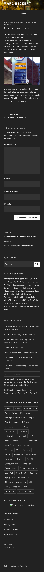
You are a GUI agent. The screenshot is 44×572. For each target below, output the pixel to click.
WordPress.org (10, 535)
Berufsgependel (12, 422)
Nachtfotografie (23, 450)
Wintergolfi (10, 491)
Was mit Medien (20, 487)
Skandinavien (11, 468)
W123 (7, 487)
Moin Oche (9, 445)
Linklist (15, 441)
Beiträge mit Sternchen (15, 418)
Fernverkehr (10, 431)
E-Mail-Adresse (11, 191)
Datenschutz (9, 547)
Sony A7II (9, 473)
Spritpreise (22, 118)
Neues (8, 454)
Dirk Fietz (8, 358)
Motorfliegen (23, 445)
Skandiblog (26, 464)
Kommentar (10, 144)
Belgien (31, 418)
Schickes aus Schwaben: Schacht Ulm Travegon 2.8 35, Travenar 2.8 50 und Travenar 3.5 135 (21, 382)
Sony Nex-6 (21, 473)
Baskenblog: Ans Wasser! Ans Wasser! (20, 393)
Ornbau (11, 118)
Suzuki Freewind (25, 477)
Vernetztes (21, 482)
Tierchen (9, 482)
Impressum (18, 348)
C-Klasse (9, 427)
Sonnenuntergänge (28, 468)
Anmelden (8, 519)
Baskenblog (25, 413)
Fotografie (9, 436)
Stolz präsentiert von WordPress (16, 566)
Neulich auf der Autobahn (25, 454)
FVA (31, 436)
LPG (23, 441)
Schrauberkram (11, 464)
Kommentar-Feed (11, 529)
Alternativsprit (30, 408)
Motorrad (9, 450)
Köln (7, 441)
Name (7, 178)
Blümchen (26, 422)
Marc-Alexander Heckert (14, 326)
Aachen (8, 408)
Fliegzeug (23, 431)
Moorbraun (13, 114)
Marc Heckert (17, 3)
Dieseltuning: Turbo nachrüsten (23, 334)
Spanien (33, 473)
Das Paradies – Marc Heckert (16, 390)
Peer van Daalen (10, 353)
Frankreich (21, 436)
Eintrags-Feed (10, 524)
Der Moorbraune (23, 427)
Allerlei (18, 408)
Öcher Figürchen (25, 491)
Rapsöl (30, 459)
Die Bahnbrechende (28, 353)
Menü (23, 13)
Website (7, 204)
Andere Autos (11, 413)
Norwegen (9, 459)
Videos (32, 482)
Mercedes (32, 441)
